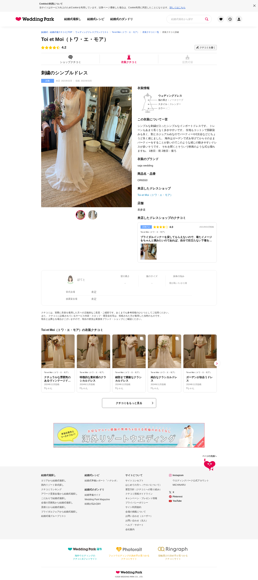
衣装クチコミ (129, 62)
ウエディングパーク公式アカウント (191, 480)
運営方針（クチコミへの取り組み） (143, 489)
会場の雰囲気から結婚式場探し (57, 502)
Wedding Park (129, 572)
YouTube (177, 501)
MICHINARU (179, 485)
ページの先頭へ (209, 456)
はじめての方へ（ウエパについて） (143, 485)
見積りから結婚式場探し (53, 507)
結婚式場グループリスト (53, 516)
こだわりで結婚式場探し (53, 498)
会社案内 (129, 529)
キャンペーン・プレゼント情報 (141, 498)
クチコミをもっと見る (129, 403)
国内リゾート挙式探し (52, 485)
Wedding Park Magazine (97, 499)
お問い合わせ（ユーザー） (139, 516)
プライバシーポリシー (136, 502)
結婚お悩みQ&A (93, 503)
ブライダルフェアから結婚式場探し (59, 511)
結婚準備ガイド (92, 495)
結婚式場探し (72, 19)
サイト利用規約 (133, 507)
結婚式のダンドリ (121, 19)
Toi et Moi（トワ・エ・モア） (75, 39)
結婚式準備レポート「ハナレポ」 (102, 480)
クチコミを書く (208, 47)
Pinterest (177, 496)
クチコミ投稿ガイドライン (139, 493)
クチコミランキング (51, 489)
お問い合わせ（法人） (136, 520)
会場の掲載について (135, 511)
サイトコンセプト (134, 480)
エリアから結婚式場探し (53, 480)
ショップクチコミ (70, 62)
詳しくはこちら (177, 7)
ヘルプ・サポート (134, 525)
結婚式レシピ (95, 19)
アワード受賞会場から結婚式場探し (59, 493)
